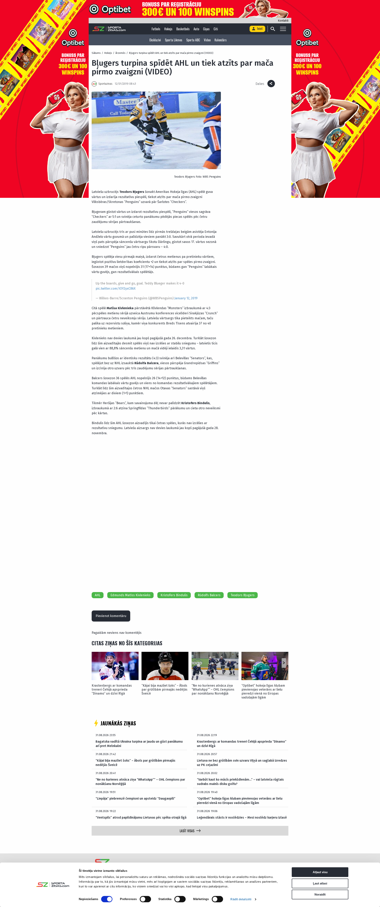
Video (207, 40)
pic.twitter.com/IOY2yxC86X (116, 288)
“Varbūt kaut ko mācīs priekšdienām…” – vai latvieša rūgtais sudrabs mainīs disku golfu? (240, 782)
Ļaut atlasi (320, 883)
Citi (216, 29)
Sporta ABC (193, 40)
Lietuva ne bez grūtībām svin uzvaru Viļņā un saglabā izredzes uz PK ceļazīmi (242, 763)
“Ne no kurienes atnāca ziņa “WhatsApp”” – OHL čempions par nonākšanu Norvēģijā (213, 689)
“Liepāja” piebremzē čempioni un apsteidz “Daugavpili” (135, 798)
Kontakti (283, 20)
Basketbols (183, 29)
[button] (283, 663)
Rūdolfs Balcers (209, 595)
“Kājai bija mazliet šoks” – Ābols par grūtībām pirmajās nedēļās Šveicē (164, 689)
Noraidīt (320, 894)
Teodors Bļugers (243, 595)
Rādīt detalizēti (240, 899)
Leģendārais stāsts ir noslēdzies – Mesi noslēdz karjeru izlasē (242, 817)
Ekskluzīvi (155, 40)
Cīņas (206, 29)
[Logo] (109, 29)
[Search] (273, 29)
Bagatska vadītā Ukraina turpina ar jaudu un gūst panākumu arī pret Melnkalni (139, 744)
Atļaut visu (320, 872)
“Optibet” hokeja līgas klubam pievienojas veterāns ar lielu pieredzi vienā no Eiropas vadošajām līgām (263, 691)
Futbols (156, 29)
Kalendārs (221, 40)
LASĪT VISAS (187, 830)
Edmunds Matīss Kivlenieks (130, 595)
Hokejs (168, 29)
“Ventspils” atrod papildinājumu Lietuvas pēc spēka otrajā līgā (141, 817)
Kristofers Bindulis (174, 595)
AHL (97, 595)
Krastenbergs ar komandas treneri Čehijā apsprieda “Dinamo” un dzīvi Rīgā (112, 689)
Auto (196, 29)
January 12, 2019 (186, 298)
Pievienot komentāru (111, 616)
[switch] (145, 899)
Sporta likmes (173, 40)
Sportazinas (105, 83)
